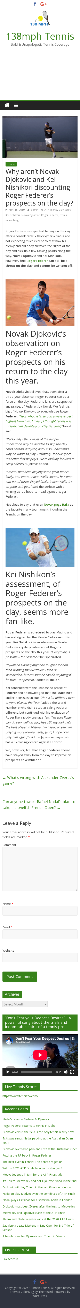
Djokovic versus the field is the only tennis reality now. (38, 1132)
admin (35, 209)
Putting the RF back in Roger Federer (26, 1155)
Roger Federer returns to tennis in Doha (29, 1126)
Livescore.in (10, 1259)
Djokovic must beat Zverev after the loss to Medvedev (38, 1206)
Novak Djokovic (31, 215)
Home (11, 164)
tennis (63, 215)
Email (7, 927)
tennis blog (12, 220)
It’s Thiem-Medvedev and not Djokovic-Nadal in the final (39, 1181)
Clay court (65, 209)
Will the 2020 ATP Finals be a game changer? (32, 1168)
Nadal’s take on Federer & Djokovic (26, 1119)
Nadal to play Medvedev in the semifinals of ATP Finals (38, 1194)
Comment (9, 845)
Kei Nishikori (13, 215)
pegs (56, 504)
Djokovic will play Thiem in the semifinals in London (36, 1187)
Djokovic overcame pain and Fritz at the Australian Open (40, 1149)
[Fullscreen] (72, 1072)
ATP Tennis (51, 209)
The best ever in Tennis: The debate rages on (32, 1162)
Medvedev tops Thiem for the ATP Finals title (32, 1174)
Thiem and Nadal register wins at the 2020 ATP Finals (38, 1219)
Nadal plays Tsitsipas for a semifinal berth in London (37, 1200)
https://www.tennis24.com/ (20, 1096)
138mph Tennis (40, 36)
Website (8, 950)
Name (7, 904)
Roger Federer (49, 215)
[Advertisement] (40, 76)
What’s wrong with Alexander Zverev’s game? (38, 780)
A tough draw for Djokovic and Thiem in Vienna (33, 1236)
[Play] (8, 1072)
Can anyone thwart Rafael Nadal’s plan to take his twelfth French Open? (38, 804)
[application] (40, 1055)
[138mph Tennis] (7, 105)
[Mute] (66, 1072)
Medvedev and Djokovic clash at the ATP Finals (33, 1213)
